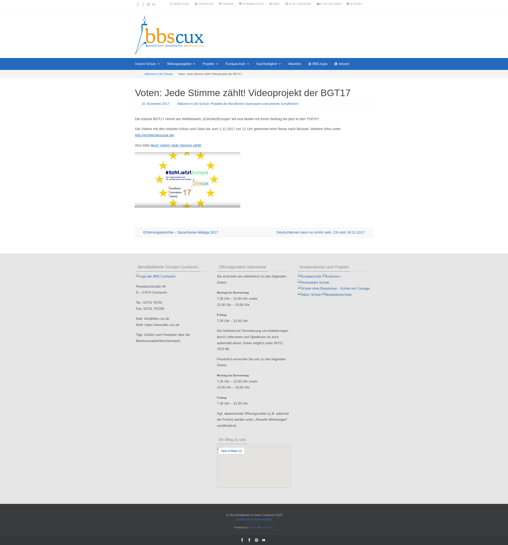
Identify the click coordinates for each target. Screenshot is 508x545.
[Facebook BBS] (138, 4)
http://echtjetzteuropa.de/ (154, 135)
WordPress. (267, 527)
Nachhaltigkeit (267, 64)
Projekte (208, 64)
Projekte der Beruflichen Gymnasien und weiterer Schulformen (254, 103)
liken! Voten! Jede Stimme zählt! (176, 145)
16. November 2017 (155, 103)
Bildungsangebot (179, 64)
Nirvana (252, 527)
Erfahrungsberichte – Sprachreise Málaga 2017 (180, 232)
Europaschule (235, 64)
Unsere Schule (145, 64)
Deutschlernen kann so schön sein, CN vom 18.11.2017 (321, 232)
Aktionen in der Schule (158, 73)
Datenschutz (263, 519)
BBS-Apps (320, 64)
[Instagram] (148, 4)
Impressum (244, 519)
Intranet (344, 64)
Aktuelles (294, 64)
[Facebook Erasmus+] (143, 4)
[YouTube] (153, 4)
